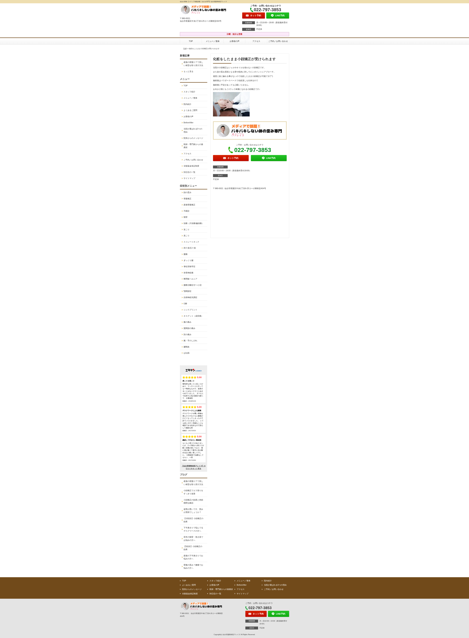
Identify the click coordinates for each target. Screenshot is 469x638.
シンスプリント (190, 310)
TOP (191, 41)
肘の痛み (187, 334)
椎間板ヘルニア (190, 279)
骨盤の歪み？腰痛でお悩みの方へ (193, 566)
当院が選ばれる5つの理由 (193, 130)
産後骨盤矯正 (189, 205)
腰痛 (185, 254)
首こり (186, 229)
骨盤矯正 (187, 199)
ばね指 (186, 353)
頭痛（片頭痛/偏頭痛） (194, 223)
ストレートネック (191, 242)
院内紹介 (187, 104)
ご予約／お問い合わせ (278, 41)
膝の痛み (187, 322)
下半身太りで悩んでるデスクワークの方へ (193, 529)
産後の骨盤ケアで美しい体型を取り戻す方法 (193, 63)
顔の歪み (187, 192)
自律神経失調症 (190, 297)
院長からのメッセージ (193, 138)
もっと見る (188, 71)
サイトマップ (189, 178)
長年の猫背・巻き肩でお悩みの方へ (193, 538)
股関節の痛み (189, 328)
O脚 (185, 304)
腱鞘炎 (186, 347)
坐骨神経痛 (188, 273)
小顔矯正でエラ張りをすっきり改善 (193, 492)
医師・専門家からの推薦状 (193, 146)
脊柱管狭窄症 (189, 266)
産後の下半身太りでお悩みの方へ (193, 557)
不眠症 (186, 211)
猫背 (185, 217)
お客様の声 (234, 41)
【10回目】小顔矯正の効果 (193, 520)
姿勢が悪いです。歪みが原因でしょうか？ (193, 510)
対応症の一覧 (189, 172)
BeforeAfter (188, 123)
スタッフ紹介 (189, 92)
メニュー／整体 (212, 41)
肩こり (186, 236)
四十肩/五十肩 (190, 248)
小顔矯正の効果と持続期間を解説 (193, 501)
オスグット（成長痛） (193, 316)
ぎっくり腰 (188, 260)
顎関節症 (187, 291)
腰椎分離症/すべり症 (193, 285)
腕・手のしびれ (190, 341)
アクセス (256, 41)
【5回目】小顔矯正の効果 (193, 548)
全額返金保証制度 (191, 166)
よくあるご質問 (190, 110)
